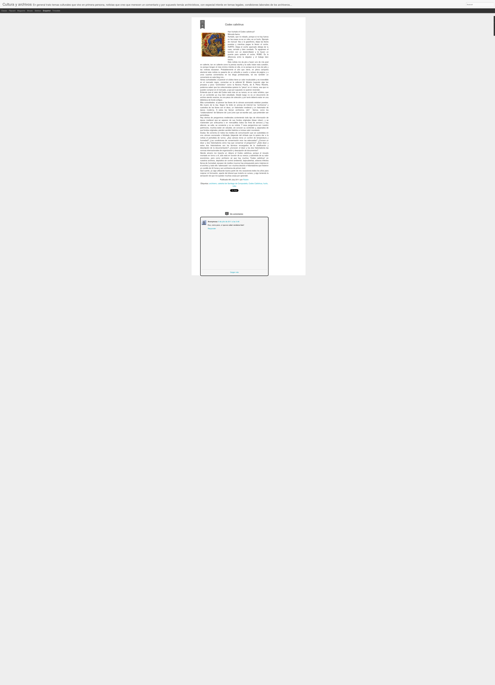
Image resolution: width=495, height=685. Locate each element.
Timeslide (56, 10)
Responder (212, 228)
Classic (4, 10)
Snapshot (47, 10)
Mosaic (30, 10)
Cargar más (234, 272)
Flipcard (12, 10)
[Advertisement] (283, 60)
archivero (213, 183)
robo (234, 186)
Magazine (21, 10)
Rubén (246, 179)
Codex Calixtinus (255, 183)
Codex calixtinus (234, 24)
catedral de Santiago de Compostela (233, 183)
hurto (265, 183)
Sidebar (38, 10)
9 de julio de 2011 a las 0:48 (228, 221)
